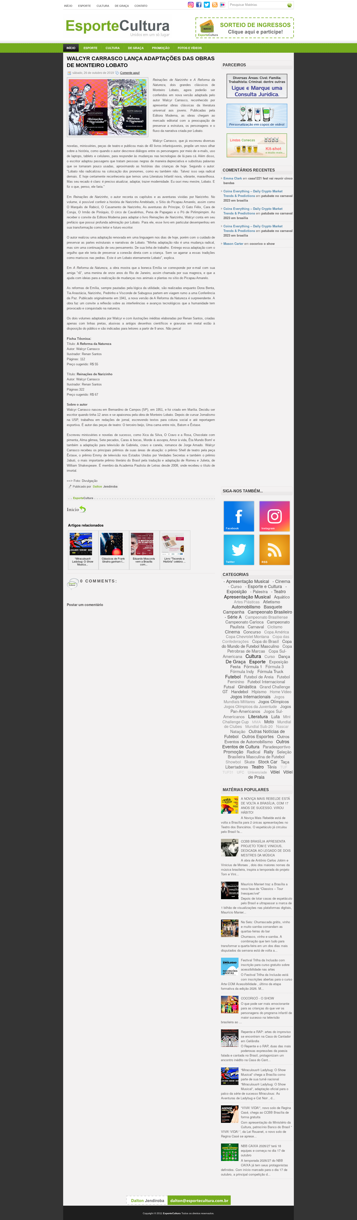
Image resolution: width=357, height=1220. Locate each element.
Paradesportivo (276, 746)
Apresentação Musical (247, 596)
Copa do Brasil (265, 641)
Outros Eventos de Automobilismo (256, 738)
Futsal (229, 686)
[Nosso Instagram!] (274, 531)
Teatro (258, 766)
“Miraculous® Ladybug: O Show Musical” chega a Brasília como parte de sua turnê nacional (263, 1074)
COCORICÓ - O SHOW (257, 998)
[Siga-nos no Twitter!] (207, 6)
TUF (283, 766)
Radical (253, 752)
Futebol (233, 676)
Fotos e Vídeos (190, 48)
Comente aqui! (130, 73)
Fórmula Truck (270, 671)
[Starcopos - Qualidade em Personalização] (257, 126)
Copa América (276, 632)
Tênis (272, 767)
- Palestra (259, 591)
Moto (269, 721)
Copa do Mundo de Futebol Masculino (257, 643)
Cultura (103, 5)
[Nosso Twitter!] (239, 564)
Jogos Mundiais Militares (254, 699)
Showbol (233, 762)
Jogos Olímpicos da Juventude (250, 706)
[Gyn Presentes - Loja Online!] (257, 156)
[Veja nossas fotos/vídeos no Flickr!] (223, 6)
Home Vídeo (280, 691)
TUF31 (227, 772)
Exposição (278, 661)
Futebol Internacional (266, 681)
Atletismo (271, 601)
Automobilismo (246, 606)
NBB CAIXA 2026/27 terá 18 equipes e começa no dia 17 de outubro (263, 1150)
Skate (249, 762)
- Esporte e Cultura (263, 586)
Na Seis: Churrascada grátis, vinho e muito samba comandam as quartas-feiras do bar (265, 926)
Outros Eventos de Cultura (255, 744)
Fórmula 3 (274, 666)
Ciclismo (274, 627)
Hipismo (259, 691)
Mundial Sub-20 (259, 726)
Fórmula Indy (242, 671)
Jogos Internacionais (250, 696)
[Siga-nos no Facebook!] (199, 6)
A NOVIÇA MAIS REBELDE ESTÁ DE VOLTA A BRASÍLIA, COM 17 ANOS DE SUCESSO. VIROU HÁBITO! (265, 805)
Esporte (84, 5)
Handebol (239, 691)
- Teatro (278, 591)
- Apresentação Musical (246, 581)
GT (225, 691)
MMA (256, 721)
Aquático (282, 597)
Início (68, 5)
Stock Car (267, 761)
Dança (284, 656)
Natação (237, 731)
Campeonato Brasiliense (266, 617)
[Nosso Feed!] (274, 564)
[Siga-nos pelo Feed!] (215, 6)
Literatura (258, 716)
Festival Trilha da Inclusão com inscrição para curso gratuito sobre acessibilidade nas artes (265, 965)
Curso (269, 656)
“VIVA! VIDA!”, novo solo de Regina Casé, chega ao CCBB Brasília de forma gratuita (266, 1112)
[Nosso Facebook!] (239, 531)
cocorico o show (262, 243)
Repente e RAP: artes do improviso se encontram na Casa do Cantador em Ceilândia (266, 1036)
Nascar (282, 726)
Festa (235, 666)
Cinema (232, 631)
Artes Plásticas (247, 602)
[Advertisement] (257, 326)
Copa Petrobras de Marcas (259, 648)
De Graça (122, 5)
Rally (268, 751)
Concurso (252, 632)
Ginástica (247, 686)
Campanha (233, 611)
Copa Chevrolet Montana (247, 636)
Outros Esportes (258, 736)
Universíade (257, 772)
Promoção (161, 48)
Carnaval (256, 626)
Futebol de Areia (258, 677)
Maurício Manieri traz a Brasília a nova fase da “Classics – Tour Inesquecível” (264, 889)
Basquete (273, 606)
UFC (240, 772)
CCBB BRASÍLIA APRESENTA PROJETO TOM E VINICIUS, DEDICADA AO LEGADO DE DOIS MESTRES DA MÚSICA (266, 848)
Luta (275, 716)
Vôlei (275, 771)
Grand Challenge (275, 686)
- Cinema (281, 581)
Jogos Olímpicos (273, 701)
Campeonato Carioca (244, 622)
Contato (141, 5)
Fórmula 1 (253, 666)
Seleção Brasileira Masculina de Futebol (259, 754)
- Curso (235, 586)
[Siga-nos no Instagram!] (191, 6)
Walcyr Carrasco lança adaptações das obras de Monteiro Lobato (141, 61)
